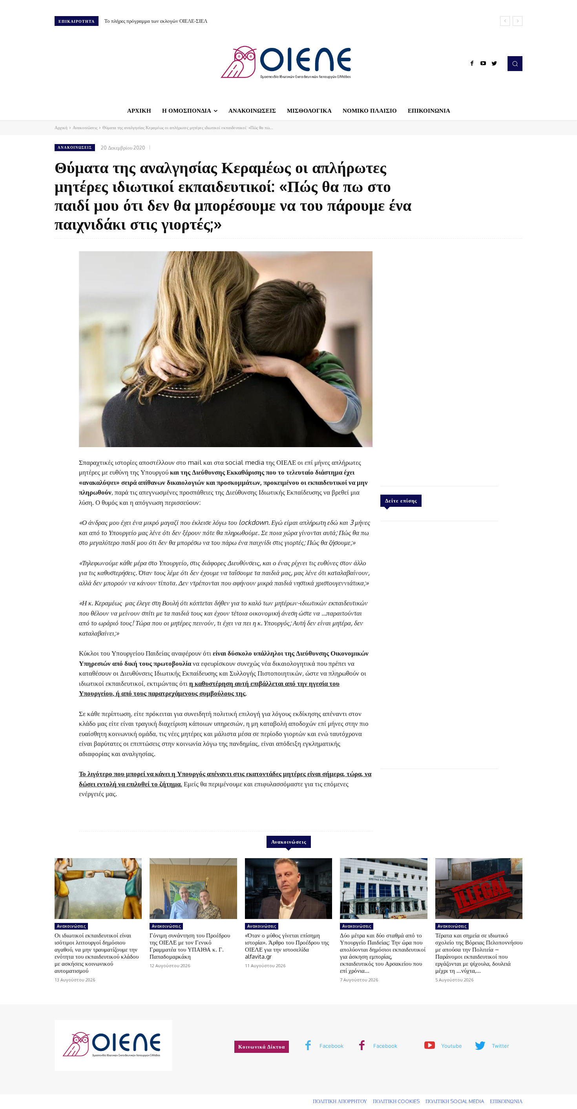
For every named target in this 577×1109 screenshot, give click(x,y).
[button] (515, 63)
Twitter (500, 1046)
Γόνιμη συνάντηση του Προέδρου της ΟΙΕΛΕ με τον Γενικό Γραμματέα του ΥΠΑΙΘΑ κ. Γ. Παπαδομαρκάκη (190, 946)
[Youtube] (483, 63)
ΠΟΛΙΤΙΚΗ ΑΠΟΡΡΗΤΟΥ (340, 1101)
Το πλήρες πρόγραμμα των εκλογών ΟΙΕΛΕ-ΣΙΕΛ (155, 21)
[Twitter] (494, 63)
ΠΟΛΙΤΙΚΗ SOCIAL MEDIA (454, 1101)
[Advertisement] (439, 360)
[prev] (505, 21)
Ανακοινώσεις (85, 127)
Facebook (331, 1046)
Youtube (451, 1046)
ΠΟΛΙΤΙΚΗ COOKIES (396, 1101)
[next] (517, 21)
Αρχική (61, 127)
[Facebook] (472, 63)
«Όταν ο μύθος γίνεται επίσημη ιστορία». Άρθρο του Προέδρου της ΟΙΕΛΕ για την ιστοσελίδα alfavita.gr (287, 946)
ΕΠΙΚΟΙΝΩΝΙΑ (506, 1101)
